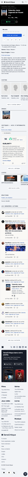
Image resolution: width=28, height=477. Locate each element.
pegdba (7, 303)
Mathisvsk (8, 271)
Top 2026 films (5, 389)
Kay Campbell (15, 96)
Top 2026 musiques (20, 422)
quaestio (7, 262)
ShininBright (8, 321)
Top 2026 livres (19, 404)
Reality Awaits (18, 427)
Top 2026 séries (19, 389)
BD (2, 419)
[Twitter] (11, 347)
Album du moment (20, 430)
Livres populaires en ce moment (20, 414)
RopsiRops (8, 242)
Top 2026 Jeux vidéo (7, 403)
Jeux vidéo (5, 401)
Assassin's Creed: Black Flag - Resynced (6, 410)
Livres (17, 401)
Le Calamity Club (19, 406)
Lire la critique (7, 160)
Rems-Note (8, 221)
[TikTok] (20, 347)
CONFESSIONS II (19, 424)
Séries (17, 387)
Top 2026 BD (5, 421)
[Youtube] (26, 347)
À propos (4, 438)
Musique (18, 419)
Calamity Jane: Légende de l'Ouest (8, 8)
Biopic (12, 6)
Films (9, 6)
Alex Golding (24, 96)
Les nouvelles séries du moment (20, 397)
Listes (3, 172)
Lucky (16, 394)
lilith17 (7, 312)
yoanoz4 (7, 212)
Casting (4, 80)
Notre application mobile (8, 441)
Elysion (7, 330)
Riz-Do (7, 280)
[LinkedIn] (23, 347)
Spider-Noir (18, 391)
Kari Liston (4, 96)
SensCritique (4, 6)
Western (13, 49)
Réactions (5, 195)
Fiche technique (5, 55)
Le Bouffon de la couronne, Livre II (19, 410)
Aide (2, 446)
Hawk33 (15, 138)
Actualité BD (4, 430)
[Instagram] (17, 347)
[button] (26, 2)
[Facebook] (14, 347)
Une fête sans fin (6, 424)
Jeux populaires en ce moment (6, 415)
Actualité (3, 397)
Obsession (4, 392)
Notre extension (5, 443)
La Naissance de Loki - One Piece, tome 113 (7, 427)
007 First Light (5, 406)
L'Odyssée (4, 395)
